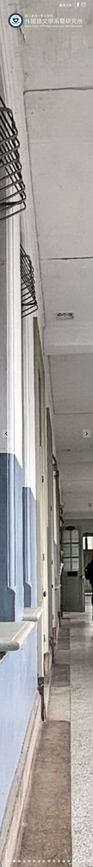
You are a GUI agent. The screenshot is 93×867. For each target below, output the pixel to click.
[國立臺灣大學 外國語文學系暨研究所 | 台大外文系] (46, 20)
